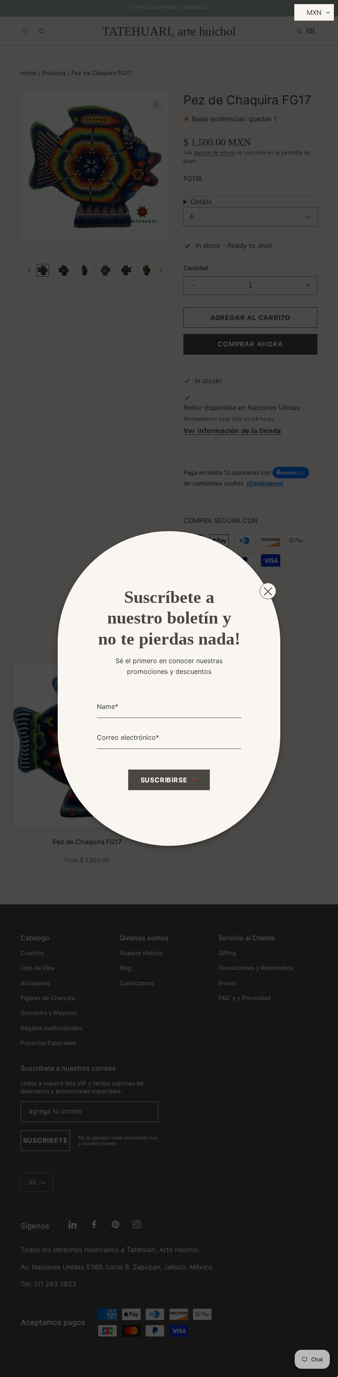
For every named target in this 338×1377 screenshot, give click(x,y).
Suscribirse (164, 780)
